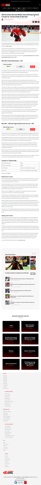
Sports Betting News (6, 417)
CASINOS (6, 455)
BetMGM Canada (7, 398)
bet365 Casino (7, 460)
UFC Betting (5, 378)
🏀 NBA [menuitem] (14, 8)
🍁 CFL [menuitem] (29, 8)
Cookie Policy (5, 448)
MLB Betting (5, 383)
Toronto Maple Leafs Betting (9, 435)
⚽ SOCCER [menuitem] (17, 10)
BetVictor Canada (7, 395)
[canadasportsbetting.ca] (6, 4)
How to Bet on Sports (6, 419)
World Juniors (9, 46)
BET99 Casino (7, 466)
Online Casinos (7, 434)
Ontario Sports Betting (6, 416)
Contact (4, 450)
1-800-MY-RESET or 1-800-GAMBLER (21, 477)
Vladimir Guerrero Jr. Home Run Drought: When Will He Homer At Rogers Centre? (22, 297)
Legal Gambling (5, 414)
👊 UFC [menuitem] (24, 8)
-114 (26, 167)
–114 (33, 167)
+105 (36, 170)
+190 (22, 165)
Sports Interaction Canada (9, 401)
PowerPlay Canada (8, 406)
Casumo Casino (7, 463)
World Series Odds (8, 429)
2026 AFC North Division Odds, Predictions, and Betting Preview (22, 278)
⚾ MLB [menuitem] (19, 8)
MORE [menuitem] (23, 10)
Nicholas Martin (10, 19)
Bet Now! (32, 66)
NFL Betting (5, 375)
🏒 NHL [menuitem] (4, 8)
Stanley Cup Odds (8, 427)
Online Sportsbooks (8, 432)
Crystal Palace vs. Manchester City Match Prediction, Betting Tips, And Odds (22, 303)
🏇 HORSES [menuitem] (35, 8)
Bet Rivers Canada (8, 402)
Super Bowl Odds (7, 426)
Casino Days (7, 457)
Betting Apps (5, 413)
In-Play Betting (5, 420)
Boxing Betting (5, 388)
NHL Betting (5, 377)
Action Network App (21, 240)
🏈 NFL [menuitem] (9, 8)
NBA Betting (5, 380)
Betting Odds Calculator (7, 411)
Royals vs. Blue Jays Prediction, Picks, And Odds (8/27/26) (20, 290)
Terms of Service (6, 444)
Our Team (4, 445)
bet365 (12, 51)
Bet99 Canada (7, 396)
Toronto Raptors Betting (9, 437)
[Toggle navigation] (39, 4)
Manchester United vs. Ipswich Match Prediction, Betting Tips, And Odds (22, 285)
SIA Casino (6, 462)
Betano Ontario (7, 404)
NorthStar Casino (7, 459)
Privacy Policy (5, 447)
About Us (4, 442)
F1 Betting (4, 386)
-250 (22, 163)
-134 (27, 170)
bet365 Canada (7, 393)
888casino (6, 465)
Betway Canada (7, 399)
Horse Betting (5, 385)
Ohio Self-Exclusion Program (20, 480)
